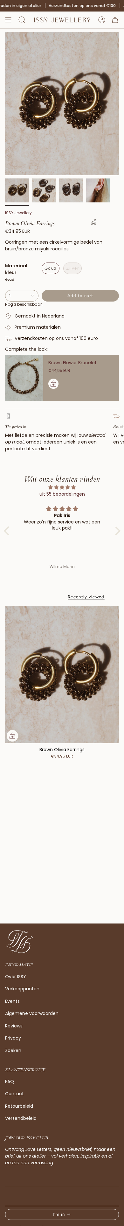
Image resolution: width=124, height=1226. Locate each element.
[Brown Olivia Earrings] (62, 674)
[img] (62, 487)
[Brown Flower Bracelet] (24, 378)
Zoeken (13, 1050)
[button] (22, 19)
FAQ (9, 1081)
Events (12, 1001)
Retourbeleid (19, 1106)
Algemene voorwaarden (32, 1013)
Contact (14, 1093)
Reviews (14, 1026)
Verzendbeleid (21, 1118)
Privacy (13, 1038)
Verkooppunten (22, 989)
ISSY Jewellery (18, 213)
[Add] (53, 384)
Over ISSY (15, 976)
